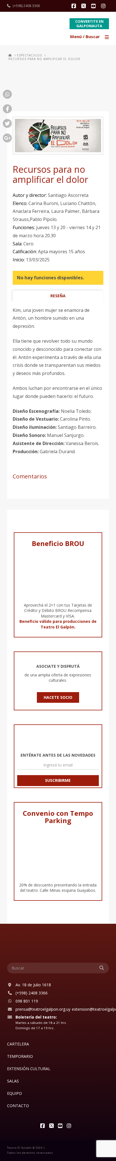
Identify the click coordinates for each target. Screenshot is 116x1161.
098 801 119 (26, 1001)
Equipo (14, 1093)
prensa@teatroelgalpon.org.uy (42, 1009)
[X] (84, 6)
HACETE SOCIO (58, 697)
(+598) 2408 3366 (26, 5)
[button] (90, 37)
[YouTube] (94, 6)
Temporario (20, 1056)
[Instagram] (104, 6)
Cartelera (18, 1044)
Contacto (18, 1105)
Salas (13, 1081)
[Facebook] (74, 6)
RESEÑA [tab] (58, 295)
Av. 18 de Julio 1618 (33, 984)
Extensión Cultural (28, 1068)
